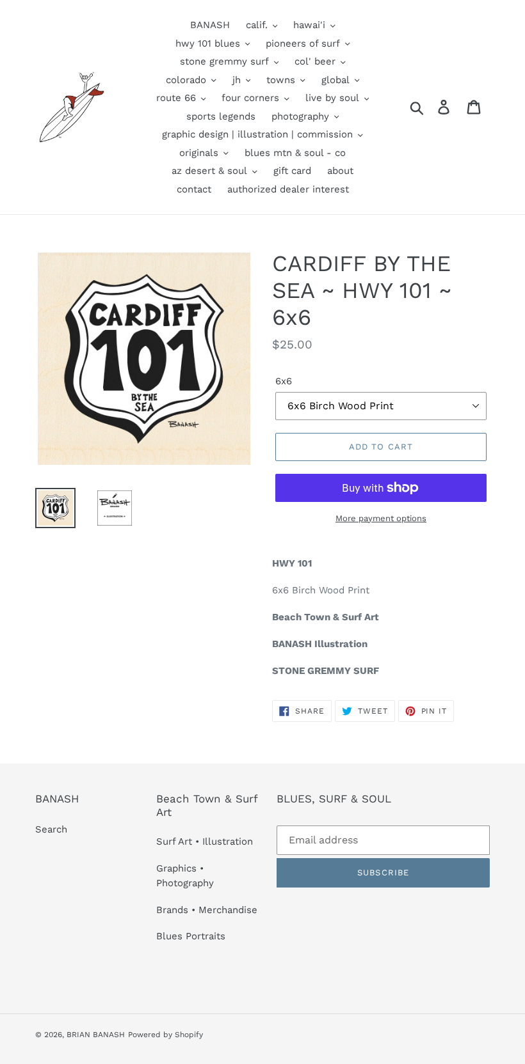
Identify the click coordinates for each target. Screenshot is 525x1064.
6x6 (283, 381)
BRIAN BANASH (96, 1034)
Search (51, 829)
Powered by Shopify (165, 1034)
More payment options (380, 518)
